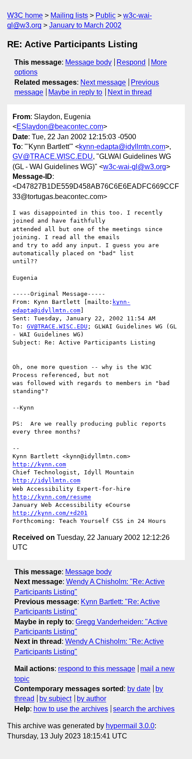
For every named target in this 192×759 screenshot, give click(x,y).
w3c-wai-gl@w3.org (134, 166)
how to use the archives (70, 709)
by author (91, 698)
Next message (103, 82)
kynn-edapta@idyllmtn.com (122, 146)
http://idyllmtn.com (46, 480)
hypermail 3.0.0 (130, 726)
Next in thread (130, 92)
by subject (55, 698)
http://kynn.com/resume (52, 497)
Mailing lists (69, 15)
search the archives (144, 709)
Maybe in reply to (75, 92)
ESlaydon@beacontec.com (60, 126)
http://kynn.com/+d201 (50, 513)
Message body (88, 62)
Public (106, 15)
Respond (131, 62)
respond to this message (96, 668)
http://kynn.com (39, 464)
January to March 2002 (85, 25)
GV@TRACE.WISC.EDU (53, 156)
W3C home (25, 15)
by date (138, 689)
